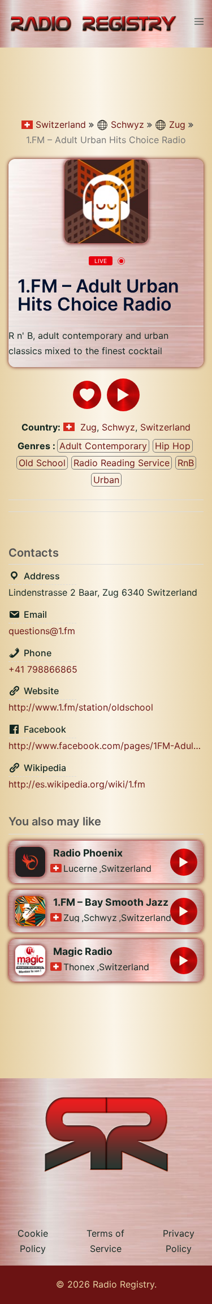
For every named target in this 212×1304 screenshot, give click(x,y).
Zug (177, 124)
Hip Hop (173, 445)
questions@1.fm (41, 630)
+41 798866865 (42, 669)
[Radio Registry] (93, 23)
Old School (42, 462)
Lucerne (80, 868)
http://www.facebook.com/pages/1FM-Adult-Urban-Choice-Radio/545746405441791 (106, 745)
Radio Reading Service (121, 462)
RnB (186, 462)
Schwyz (127, 124)
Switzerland (61, 124)
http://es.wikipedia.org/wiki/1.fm (76, 784)
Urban (106, 479)
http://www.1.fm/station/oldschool (80, 707)
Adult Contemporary (103, 445)
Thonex (79, 966)
